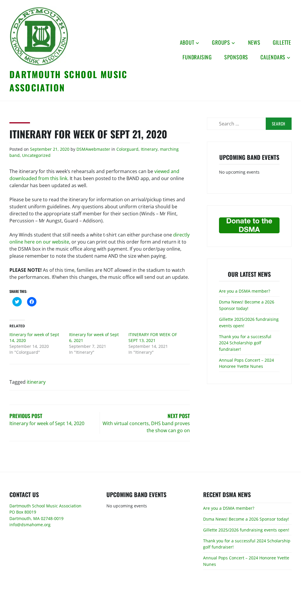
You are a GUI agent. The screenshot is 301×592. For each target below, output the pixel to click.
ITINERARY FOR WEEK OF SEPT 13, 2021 (152, 337)
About (187, 42)
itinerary (36, 382)
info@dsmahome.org (30, 524)
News (254, 42)
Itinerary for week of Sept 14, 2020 (34, 337)
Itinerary (149, 149)
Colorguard (127, 149)
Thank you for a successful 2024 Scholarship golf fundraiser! (245, 343)
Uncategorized (36, 155)
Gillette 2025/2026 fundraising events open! (246, 530)
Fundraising (197, 57)
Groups (221, 42)
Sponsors (236, 57)
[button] (38, 36)
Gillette (282, 42)
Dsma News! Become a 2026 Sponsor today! (246, 305)
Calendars (272, 57)
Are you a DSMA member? (244, 291)
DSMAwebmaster (93, 149)
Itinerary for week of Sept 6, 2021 (94, 337)
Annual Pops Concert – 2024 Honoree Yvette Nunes (246, 363)
